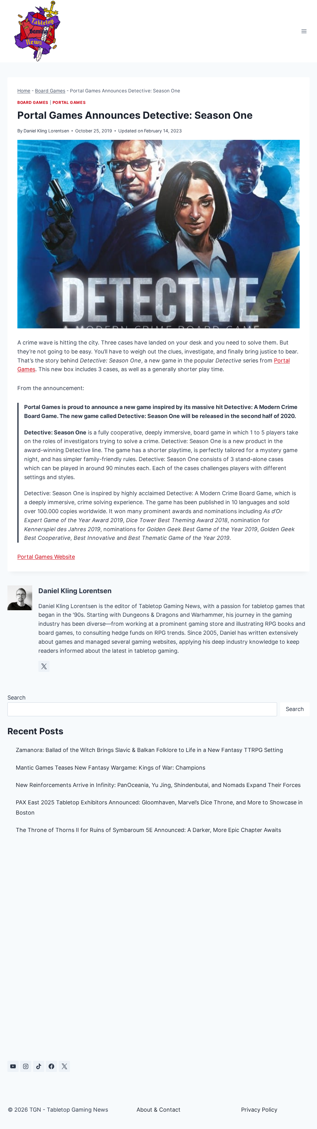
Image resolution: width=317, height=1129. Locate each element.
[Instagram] (25, 1066)
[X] (64, 1066)
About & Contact (158, 1109)
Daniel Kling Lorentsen (46, 130)
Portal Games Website (46, 556)
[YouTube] (13, 1066)
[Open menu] (304, 31)
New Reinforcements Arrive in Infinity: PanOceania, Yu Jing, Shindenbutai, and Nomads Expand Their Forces (158, 785)
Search (16, 697)
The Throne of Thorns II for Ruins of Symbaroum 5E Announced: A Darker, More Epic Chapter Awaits (148, 830)
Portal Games (69, 102)
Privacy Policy (259, 1109)
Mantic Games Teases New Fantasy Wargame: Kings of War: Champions (110, 767)
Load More (158, 1027)
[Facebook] (51, 1066)
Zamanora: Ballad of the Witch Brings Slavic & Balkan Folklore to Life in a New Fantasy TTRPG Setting (149, 750)
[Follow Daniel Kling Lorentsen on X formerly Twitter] (44, 666)
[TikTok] (38, 1066)
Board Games (50, 91)
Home (23, 91)
